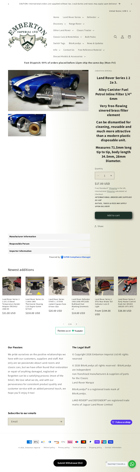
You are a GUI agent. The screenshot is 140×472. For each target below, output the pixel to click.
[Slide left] (64, 324)
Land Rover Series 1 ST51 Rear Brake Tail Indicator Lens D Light (104, 303)
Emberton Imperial (32, 447)
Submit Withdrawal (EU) (70, 463)
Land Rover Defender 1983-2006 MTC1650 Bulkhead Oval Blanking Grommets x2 (81, 304)
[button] (73, 17)
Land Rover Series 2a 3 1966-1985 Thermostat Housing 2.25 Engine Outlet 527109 (35, 304)
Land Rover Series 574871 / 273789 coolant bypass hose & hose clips (57, 303)
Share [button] (100, 226)
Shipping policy (95, 447)
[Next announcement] (132, 4)
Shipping (113, 188)
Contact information (113, 447)
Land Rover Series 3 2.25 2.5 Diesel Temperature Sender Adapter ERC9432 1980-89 (11, 304)
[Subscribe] (60, 421)
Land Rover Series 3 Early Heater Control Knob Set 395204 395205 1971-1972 (127, 303)
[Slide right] (76, 324)
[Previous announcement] (8, 4)
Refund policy (49, 447)
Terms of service (79, 447)
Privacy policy (64, 447)
